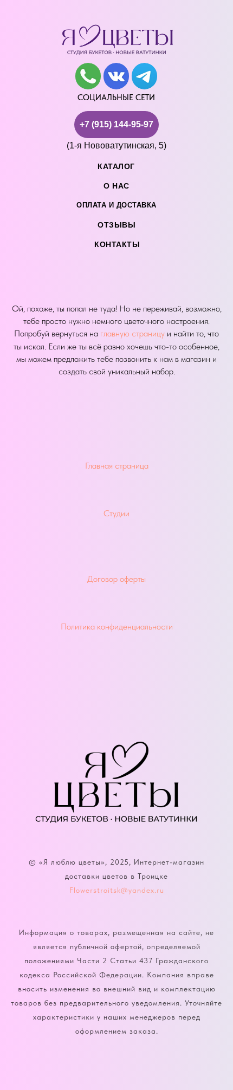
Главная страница (116, 465)
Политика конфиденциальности (117, 626)
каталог (116, 166)
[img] (88, 76)
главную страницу (132, 333)
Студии (116, 513)
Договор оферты (116, 579)
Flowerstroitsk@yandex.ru (116, 890)
